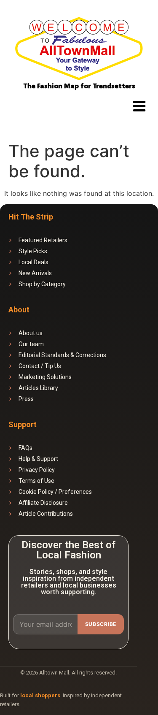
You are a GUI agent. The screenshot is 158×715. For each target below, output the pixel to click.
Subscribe (100, 624)
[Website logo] (79, 50)
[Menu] (139, 105)
